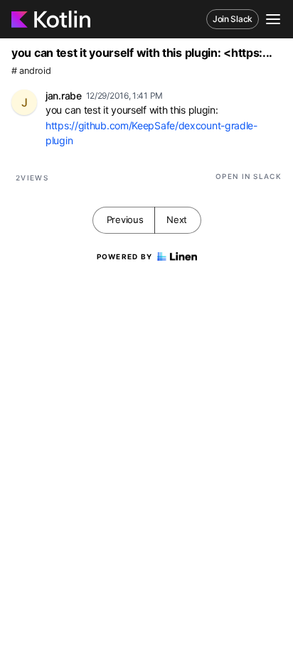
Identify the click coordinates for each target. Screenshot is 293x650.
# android (30, 70)
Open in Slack (248, 176)
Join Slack (232, 18)
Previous (125, 219)
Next (176, 219)
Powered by (125, 256)
